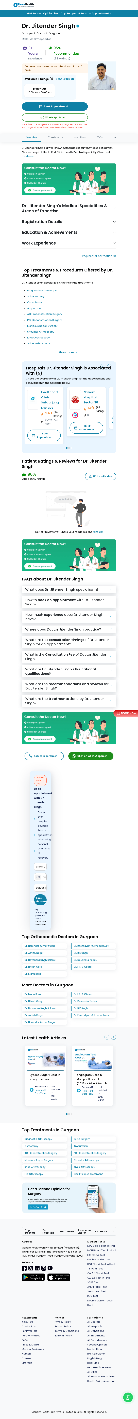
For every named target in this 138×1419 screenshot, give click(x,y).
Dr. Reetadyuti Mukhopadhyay (91, 946)
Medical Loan (95, 1349)
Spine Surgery (35, 296)
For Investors (29, 1331)
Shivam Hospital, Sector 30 (90, 397)
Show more (66, 352)
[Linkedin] (37, 1268)
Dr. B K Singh (81, 953)
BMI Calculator (96, 1353)
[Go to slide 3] (71, 448)
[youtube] (50, 1267)
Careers (26, 1358)
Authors (26, 1353)
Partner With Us (31, 1335)
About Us (27, 1322)
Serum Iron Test (96, 1291)
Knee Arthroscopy (38, 337)
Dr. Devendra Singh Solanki (40, 960)
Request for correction (97, 256)
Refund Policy (63, 1326)
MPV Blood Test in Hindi (101, 1246)
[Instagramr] (43, 1268)
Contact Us (29, 1326)
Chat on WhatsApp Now (92, 756)
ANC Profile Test (97, 1287)
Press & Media (30, 1344)
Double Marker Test (99, 1259)
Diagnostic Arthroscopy (42, 290)
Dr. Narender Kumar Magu (40, 946)
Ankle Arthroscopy (38, 343)
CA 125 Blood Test (98, 1273)
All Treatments (96, 1335)
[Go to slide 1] (66, 448)
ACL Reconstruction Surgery (44, 314)
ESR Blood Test (96, 1255)
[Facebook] (24, 1268)
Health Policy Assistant (101, 1381)
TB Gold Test (95, 1268)
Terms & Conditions (67, 1331)
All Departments (97, 1340)
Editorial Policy (63, 1335)
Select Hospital (41, 888)
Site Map (27, 1363)
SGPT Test (93, 1282)
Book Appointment (45, 435)
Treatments (55, 137)
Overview (31, 137)
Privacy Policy (63, 1322)
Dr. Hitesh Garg (33, 966)
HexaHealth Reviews (99, 1367)
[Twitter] (30, 1268)
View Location (65, 79)
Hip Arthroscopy (34, 1174)
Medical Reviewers (33, 1349)
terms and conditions (40, 923)
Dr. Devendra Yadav (85, 960)
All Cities (92, 1372)
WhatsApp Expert (56, 117)
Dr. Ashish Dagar (34, 953)
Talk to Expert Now (45, 756)
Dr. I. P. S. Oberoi (83, 966)
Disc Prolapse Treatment (88, 1174)
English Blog (94, 1358)
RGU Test (92, 1296)
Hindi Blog (93, 1363)
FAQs (99, 137)
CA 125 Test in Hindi (98, 1277)
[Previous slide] (102, 366)
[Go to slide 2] (69, 448)
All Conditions (95, 1331)
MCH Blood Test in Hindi (101, 1250)
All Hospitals (94, 1326)
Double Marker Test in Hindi (100, 1303)
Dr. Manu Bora (33, 974)
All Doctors (93, 1322)
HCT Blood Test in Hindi (101, 1264)
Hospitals (80, 137)
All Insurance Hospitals (101, 1376)
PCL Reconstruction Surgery (44, 320)
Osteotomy (34, 302)
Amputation (34, 308)
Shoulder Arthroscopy (40, 331)
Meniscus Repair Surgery (42, 326)
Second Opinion (97, 1344)
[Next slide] (109, 366)
